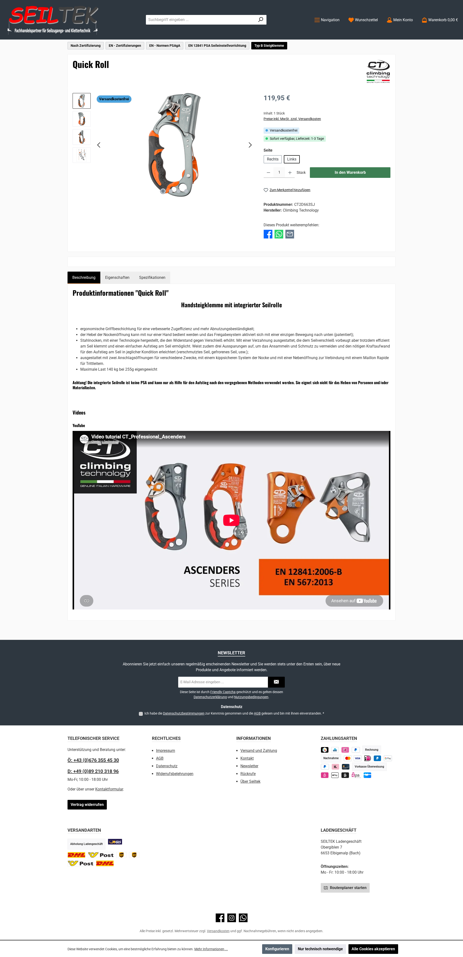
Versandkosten (218, 931)
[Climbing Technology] (378, 71)
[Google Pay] (388, 758)
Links (291, 159)
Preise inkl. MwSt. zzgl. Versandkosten (292, 119)
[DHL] (76, 855)
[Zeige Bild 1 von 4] (163, 191)
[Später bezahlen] (356, 750)
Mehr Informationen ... (211, 949)
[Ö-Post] (101, 855)
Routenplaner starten (348, 887)
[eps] (325, 775)
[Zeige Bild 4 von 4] (186, 191)
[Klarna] (336, 767)
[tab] (84, 278)
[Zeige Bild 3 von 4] (178, 191)
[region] (163, 145)
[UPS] (121, 855)
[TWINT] (325, 750)
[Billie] (345, 775)
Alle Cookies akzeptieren (373, 949)
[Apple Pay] (335, 775)
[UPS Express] (134, 855)
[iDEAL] (345, 750)
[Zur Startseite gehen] (53, 20)
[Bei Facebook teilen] (268, 234)
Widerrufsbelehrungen (174, 773)
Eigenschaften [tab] (117, 277)
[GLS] (115, 842)
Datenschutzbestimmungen (183, 713)
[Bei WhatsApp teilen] (278, 234)
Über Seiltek (250, 781)
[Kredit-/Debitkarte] (346, 767)
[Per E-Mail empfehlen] (289, 234)
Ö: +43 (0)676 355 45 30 (93, 760)
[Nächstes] (250, 145)
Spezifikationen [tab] (152, 277)
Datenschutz (166, 766)
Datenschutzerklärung (210, 697)
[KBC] (335, 750)
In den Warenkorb (350, 172)
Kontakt (247, 758)
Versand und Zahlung (258, 750)
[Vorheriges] (99, 145)
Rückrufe (248, 773)
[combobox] (200, 20)
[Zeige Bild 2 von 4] (171, 191)
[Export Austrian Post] (81, 863)
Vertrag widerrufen (87, 804)
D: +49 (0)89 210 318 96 (93, 771)
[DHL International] (105, 863)
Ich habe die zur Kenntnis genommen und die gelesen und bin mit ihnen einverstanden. (234, 713)
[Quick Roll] (174, 145)
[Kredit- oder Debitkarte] (353, 758)
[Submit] (276, 682)
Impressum (165, 750)
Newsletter (249, 766)
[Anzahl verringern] (268, 172)
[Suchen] (260, 20)
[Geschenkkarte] (367, 775)
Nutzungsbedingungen (251, 697)
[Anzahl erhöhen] (290, 172)
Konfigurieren (277, 949)
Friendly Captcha (223, 692)
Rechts (273, 159)
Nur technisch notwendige (320, 949)
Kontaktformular (109, 789)
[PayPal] (325, 767)
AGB (257, 713)
